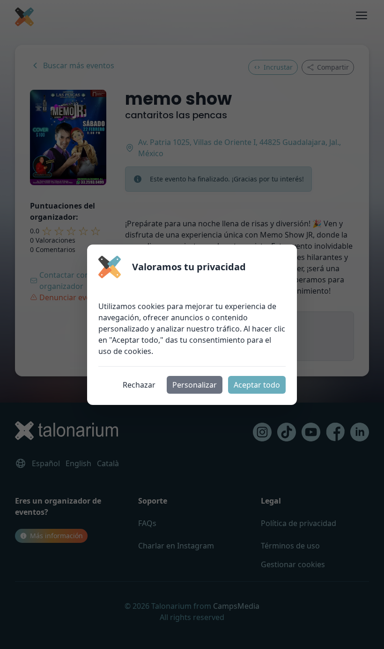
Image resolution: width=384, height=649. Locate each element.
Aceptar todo (257, 385)
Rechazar (139, 385)
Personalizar (194, 385)
